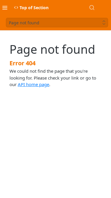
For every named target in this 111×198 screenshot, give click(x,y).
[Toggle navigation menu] (4, 7)
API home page (33, 84)
